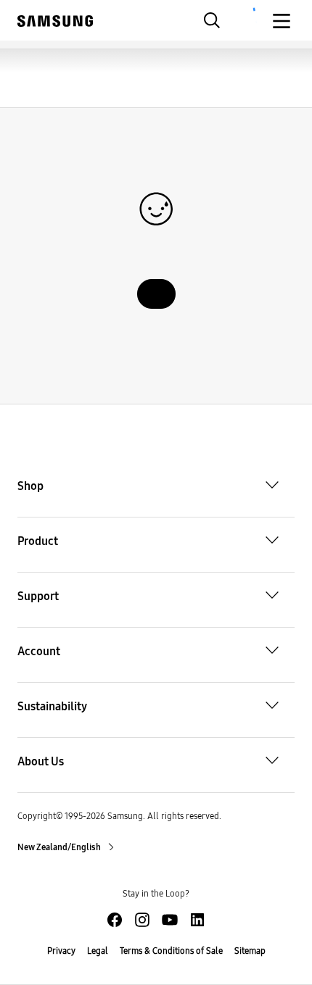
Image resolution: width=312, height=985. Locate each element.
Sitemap (250, 951)
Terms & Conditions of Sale (171, 951)
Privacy (61, 951)
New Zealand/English (59, 847)
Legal (97, 951)
